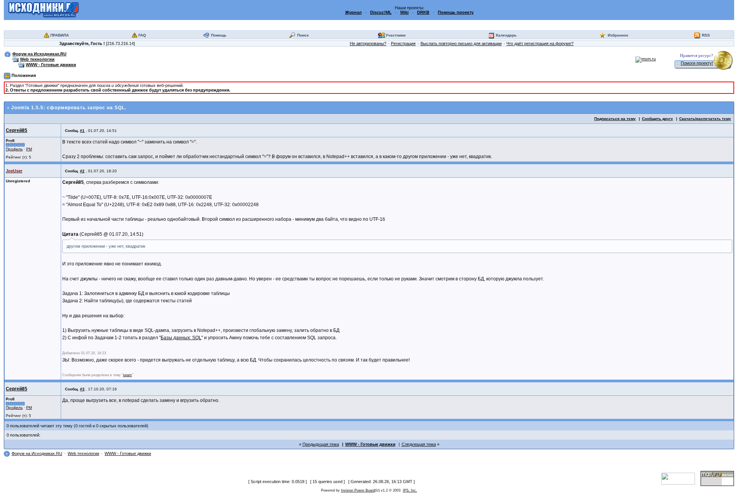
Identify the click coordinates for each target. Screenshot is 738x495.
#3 (82, 389)
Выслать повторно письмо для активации (461, 43)
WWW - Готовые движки (51, 64)
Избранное (618, 35)
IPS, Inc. (410, 490)
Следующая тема (419, 444)
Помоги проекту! (697, 63)
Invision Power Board (358, 490)
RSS (706, 35)
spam (127, 375)
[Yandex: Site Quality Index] (680, 478)
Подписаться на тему (615, 119)
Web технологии (37, 59)
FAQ (142, 35)
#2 (82, 171)
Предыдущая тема (321, 444)
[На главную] (43, 9)
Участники (396, 35)
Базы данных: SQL (181, 337)
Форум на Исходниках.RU (39, 54)
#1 (82, 130)
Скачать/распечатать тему (705, 119)
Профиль (14, 149)
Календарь (506, 35)
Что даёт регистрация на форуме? (539, 43)
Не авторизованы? (368, 43)
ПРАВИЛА (59, 35)
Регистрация (403, 43)
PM (29, 149)
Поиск (303, 35)
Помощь (218, 35)
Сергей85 (16, 130)
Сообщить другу (657, 119)
